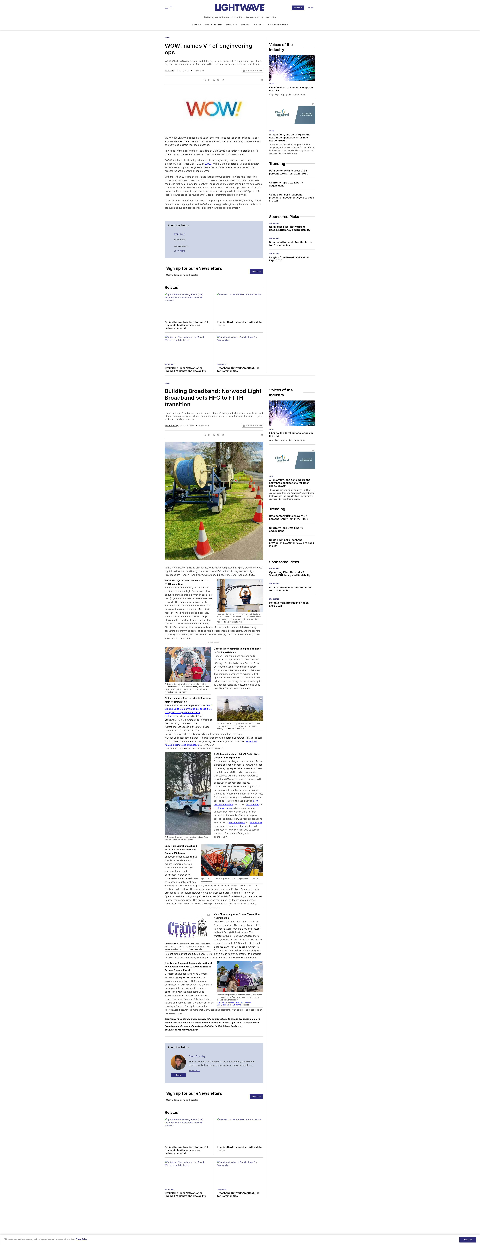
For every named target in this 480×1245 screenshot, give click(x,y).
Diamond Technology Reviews (207, 25)
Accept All (468, 1240)
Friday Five (231, 25)
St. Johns (237, 994)
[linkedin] (209, 80)
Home (167, 38)
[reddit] (218, 80)
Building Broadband (278, 25)
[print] (262, 80)
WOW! (208, 163)
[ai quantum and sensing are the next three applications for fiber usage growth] (292, 115)
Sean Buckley (171, 425)
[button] (166, 8)
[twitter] (214, 80)
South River (252, 799)
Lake (237, 992)
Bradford (220, 992)
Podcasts (259, 25)
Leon (242, 992)
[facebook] (205, 80)
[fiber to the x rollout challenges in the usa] (292, 68)
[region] (240, 1240)
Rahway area (225, 802)
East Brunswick (237, 817)
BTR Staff (169, 70)
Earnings (245, 25)
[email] (223, 80)
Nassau (225, 994)
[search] (171, 8)
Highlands (230, 992)
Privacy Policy (81, 1239)
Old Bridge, (256, 817)
